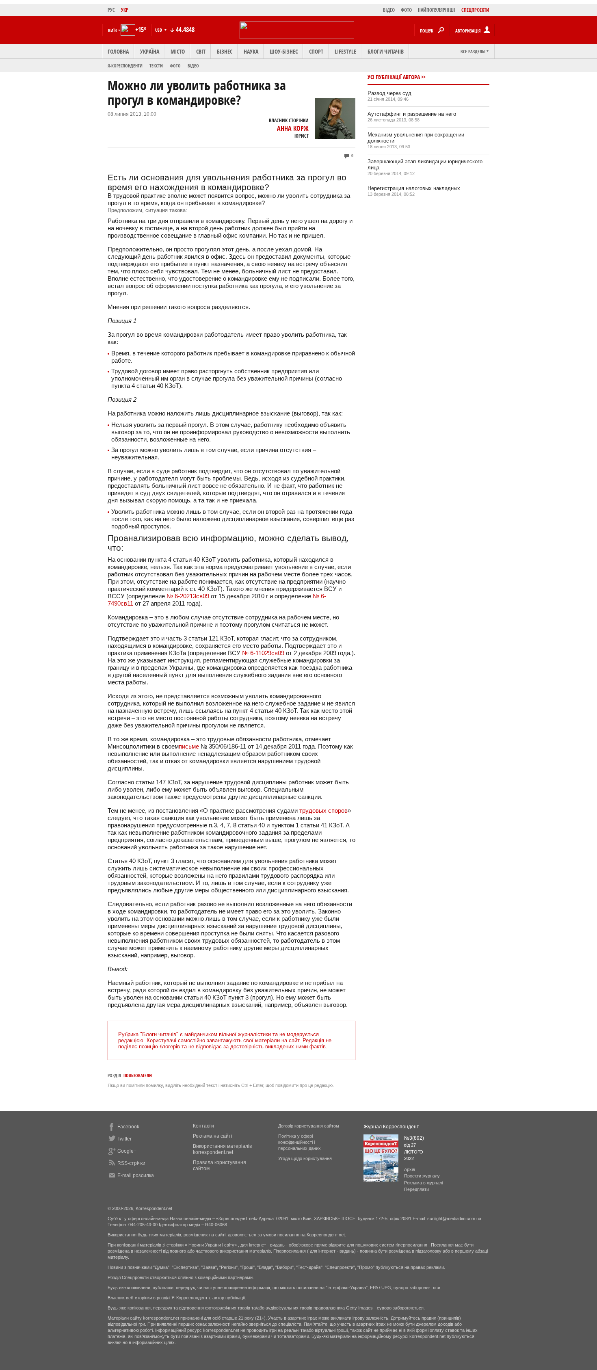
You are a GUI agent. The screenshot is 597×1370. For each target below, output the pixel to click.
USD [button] (159, 30)
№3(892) (414, 1138)
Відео (193, 66)
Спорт (316, 51)
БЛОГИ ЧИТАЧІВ (386, 51)
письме (189, 746)
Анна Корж (293, 128)
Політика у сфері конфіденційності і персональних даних (299, 1142)
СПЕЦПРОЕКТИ (475, 9)
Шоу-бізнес (284, 51)
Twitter (124, 1139)
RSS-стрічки (131, 1163)
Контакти (203, 1126)
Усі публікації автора (394, 77)
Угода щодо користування (305, 1158)
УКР (124, 9)
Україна (149, 51)
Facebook (128, 1127)
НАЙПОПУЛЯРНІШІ (436, 9)
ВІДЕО (389, 9)
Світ (200, 51)
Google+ (126, 1151)
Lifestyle (345, 51)
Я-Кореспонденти (125, 66)
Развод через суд (389, 93)
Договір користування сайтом (308, 1125)
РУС (111, 9)
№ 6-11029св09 (263, 652)
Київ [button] (112, 30)
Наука (251, 51)
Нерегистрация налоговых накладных (414, 188)
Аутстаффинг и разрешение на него (412, 114)
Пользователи (137, 1075)
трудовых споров (323, 810)
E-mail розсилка (135, 1175)
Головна (118, 51)
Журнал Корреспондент (391, 1127)
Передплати (416, 1189)
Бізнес (224, 51)
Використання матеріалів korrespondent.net (222, 1149)
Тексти (156, 66)
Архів (409, 1169)
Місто (178, 51)
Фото (175, 66)
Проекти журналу (422, 1175)
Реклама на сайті (212, 1136)
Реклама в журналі (423, 1182)
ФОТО (406, 9)
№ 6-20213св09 (188, 596)
